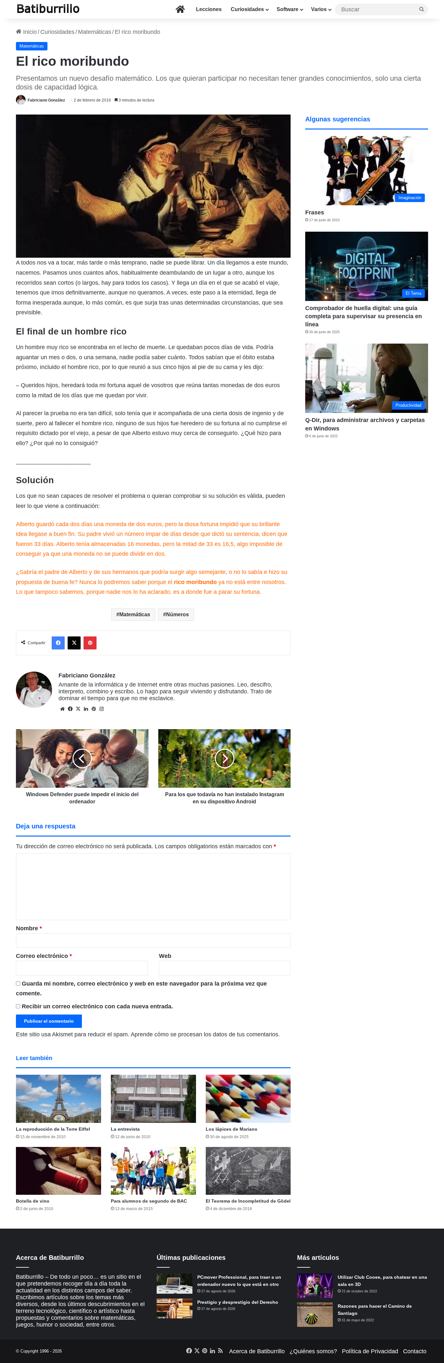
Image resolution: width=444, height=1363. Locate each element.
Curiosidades (247, 9)
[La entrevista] (153, 1099)
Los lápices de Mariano (231, 1129)
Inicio (29, 32)
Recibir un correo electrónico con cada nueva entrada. (97, 1006)
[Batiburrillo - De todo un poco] (48, 9)
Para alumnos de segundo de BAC (149, 1201)
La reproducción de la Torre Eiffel (53, 1129)
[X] (78, 709)
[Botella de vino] (58, 1171)
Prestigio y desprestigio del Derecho (237, 1302)
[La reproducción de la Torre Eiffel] (58, 1099)
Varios (319, 9)
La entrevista (125, 1129)
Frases (314, 212)
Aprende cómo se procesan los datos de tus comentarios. (205, 1034)
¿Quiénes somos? (313, 1351)
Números (177, 614)
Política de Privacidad (370, 1351)
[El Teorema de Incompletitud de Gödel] (248, 1171)
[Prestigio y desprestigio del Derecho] (174, 1309)
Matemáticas (94, 32)
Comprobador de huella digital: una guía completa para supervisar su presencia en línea (363, 316)
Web (165, 956)
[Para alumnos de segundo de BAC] (153, 1171)
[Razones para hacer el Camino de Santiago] (315, 1314)
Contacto (414, 1351)
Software (287, 9)
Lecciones (209, 9)
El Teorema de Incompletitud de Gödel (248, 1201)
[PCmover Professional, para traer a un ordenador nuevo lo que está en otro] (174, 1284)
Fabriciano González (46, 100)
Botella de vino (32, 1201)
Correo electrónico (44, 956)
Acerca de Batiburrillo (257, 1351)
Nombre (29, 928)
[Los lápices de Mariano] (248, 1099)
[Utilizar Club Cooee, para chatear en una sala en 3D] (315, 1286)
